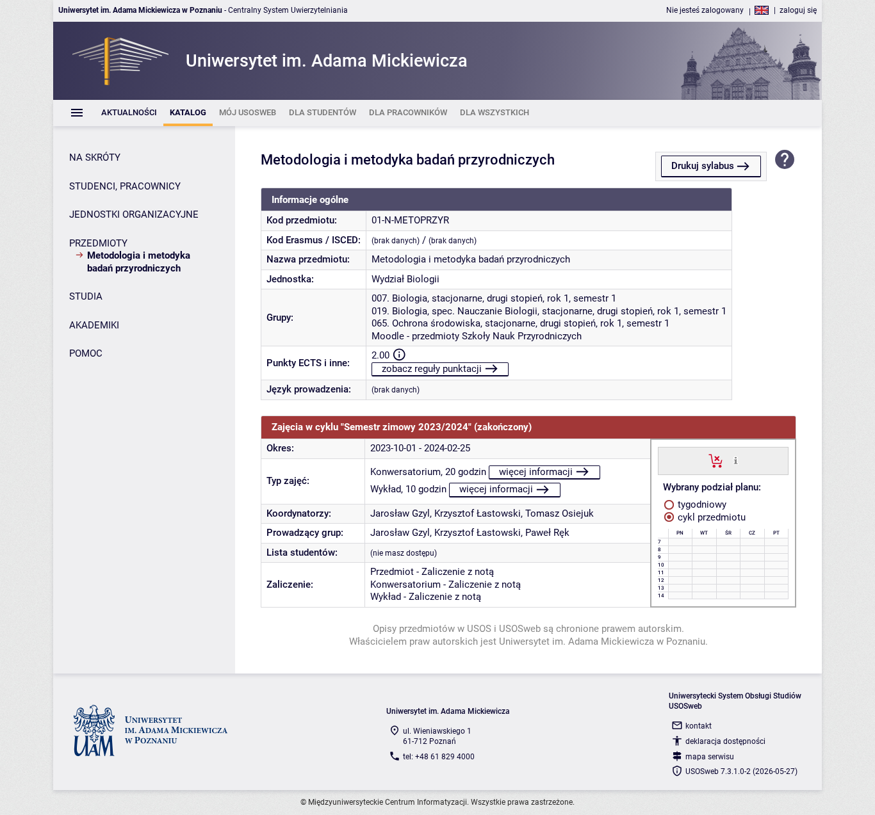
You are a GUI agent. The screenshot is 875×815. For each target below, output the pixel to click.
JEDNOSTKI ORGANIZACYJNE (134, 214)
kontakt (698, 726)
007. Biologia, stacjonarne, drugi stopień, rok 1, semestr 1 (494, 298)
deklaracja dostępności (725, 741)
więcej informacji (536, 472)
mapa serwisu (709, 756)
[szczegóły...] (736, 460)
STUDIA (85, 296)
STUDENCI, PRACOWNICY (125, 186)
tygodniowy (700, 504)
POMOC (85, 353)
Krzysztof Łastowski (477, 513)
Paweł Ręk (547, 532)
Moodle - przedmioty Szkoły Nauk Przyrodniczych (477, 336)
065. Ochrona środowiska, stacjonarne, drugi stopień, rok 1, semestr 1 (520, 323)
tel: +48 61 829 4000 (439, 756)
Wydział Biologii (405, 279)
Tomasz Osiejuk (559, 513)
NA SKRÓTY (94, 157)
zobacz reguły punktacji (432, 369)
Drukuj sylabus (702, 166)
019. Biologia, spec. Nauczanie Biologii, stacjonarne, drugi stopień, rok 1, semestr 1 (549, 311)
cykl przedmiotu (710, 517)
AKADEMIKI (94, 325)
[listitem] (129, 113)
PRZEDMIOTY (98, 243)
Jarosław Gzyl (400, 513)
